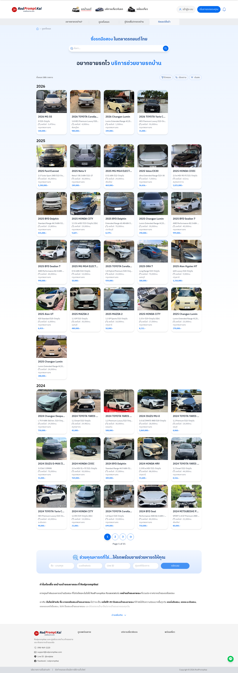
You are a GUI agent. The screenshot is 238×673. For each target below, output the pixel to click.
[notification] (224, 9)
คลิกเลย (175, 566)
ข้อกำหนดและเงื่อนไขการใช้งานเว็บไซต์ (70, 669)
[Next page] (130, 537)
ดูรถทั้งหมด (104, 22)
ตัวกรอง (167, 77)
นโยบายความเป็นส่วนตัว (40, 669)
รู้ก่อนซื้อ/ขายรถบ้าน (134, 22)
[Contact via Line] (231, 659)
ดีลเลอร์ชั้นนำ (164, 22)
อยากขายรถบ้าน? (74, 22)
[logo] (27, 9)
